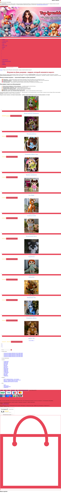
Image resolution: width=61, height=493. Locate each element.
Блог (3, 48)
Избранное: (4, 64)
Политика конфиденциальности (23, 390)
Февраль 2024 (6, 368)
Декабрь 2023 (6, 369)
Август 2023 (6, 373)
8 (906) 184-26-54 (5, 59)
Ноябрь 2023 (6, 370)
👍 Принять (2, 6)
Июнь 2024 (5, 364)
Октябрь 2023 (6, 371)
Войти (5, 384)
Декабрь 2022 (6, 375)
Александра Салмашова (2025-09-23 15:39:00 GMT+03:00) (13, 354)
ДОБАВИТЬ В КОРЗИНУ (16, 115)
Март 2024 (5, 367)
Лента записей (6, 385)
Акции (17, 390)
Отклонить (6, 6)
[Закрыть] (0, 0)
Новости (3, 47)
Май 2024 (5, 365)
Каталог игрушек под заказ (6, 61)
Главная (3, 39)
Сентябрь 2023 (6, 372)
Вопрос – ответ (4, 45)
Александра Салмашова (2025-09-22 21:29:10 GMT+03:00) (13, 356)
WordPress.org (6, 387)
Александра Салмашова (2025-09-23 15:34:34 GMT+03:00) (13, 355)
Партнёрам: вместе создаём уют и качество (11, 381)
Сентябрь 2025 (6, 361)
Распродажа (4, 42)
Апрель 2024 (6, 366)
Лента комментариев (7, 386)
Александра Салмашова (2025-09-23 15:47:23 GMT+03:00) (13, 353)
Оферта (8, 390)
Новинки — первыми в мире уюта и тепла (11, 380)
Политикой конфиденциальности (42, 4)
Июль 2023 (5, 374)
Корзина (3, 62)
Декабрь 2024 (6, 362)
